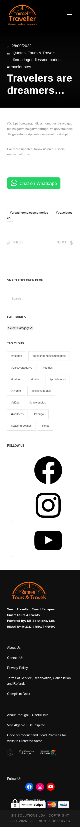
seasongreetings (21, 425)
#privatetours (58, 379)
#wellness (17, 414)
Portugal (39, 414)
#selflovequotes (41, 390)
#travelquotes (19, 67)
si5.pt (45, 425)
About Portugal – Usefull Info (27, 715)
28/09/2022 (22, 46)
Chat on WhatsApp (38, 183)
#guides (48, 367)
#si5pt (15, 402)
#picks (35, 379)
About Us (14, 647)
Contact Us (15, 658)
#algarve (16, 355)
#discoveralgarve (21, 367)
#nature (16, 379)
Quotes (19, 53)
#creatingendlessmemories (36, 60)
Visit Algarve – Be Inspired (26, 725)
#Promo (16, 390)
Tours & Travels (41, 53)
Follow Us (14, 779)
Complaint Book (18, 694)
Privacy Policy (17, 668)
